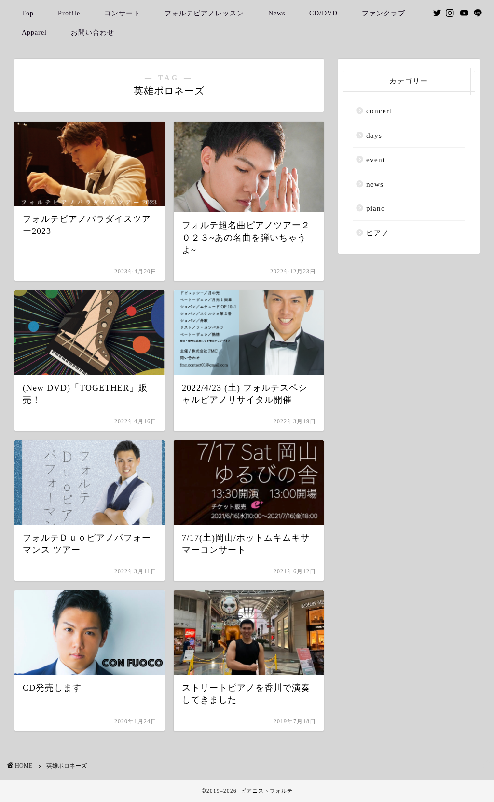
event (375, 159)
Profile (69, 13)
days (374, 135)
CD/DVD (323, 13)
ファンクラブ (383, 13)
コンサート (122, 13)
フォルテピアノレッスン (204, 13)
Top (28, 13)
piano (375, 208)
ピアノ (377, 233)
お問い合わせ (92, 32)
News (276, 13)
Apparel (34, 32)
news (375, 184)
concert (379, 111)
